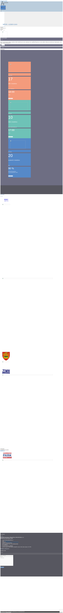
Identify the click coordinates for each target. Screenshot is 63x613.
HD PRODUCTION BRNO (8, 612)
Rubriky (1, 27)
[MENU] (0, 10)
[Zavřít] (0, 11)
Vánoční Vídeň (3, 38)
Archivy (1, 29)
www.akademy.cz (7, 541)
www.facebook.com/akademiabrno (12, 542)
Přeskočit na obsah (3, 0)
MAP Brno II (2, 450)
